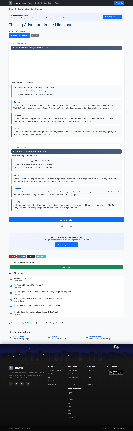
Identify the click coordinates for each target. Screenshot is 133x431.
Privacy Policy (106, 428)
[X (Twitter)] (16, 384)
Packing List (52, 374)
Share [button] (22, 256)
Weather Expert (53, 384)
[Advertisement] (66, 65)
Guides (44, 3)
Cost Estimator (53, 381)
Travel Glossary (73, 377)
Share (35, 35)
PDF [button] (13, 256)
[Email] (28, 384)
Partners (90, 377)
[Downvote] (71, 226)
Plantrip (16, 2)
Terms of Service (119, 428)
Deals (37, 3)
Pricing (50, 3)
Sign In (120, 3)
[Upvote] (62, 226)
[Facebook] (22, 384)
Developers (91, 381)
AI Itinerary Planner (54, 370)
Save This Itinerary (20, 35)
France (70, 406)
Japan (70, 393)
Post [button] (31, 256)
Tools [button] (30, 3)
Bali (69, 403)
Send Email (66, 267)
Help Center (72, 384)
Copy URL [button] (40, 256)
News (69, 381)
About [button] (57, 3)
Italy (69, 396)
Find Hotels (68, 219)
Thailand (70, 400)
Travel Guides (72, 370)
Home (24, 3)
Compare (90, 384)
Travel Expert (52, 377)
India (69, 413)
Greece (70, 417)
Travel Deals (72, 374)
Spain (70, 410)
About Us (90, 370)
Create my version (111, 17)
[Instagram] (11, 384)
